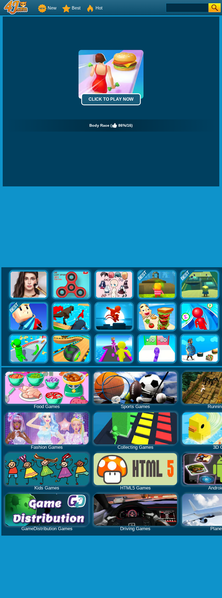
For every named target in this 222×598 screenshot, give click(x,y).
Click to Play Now (111, 99)
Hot (99, 8)
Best (76, 8)
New (52, 8)
